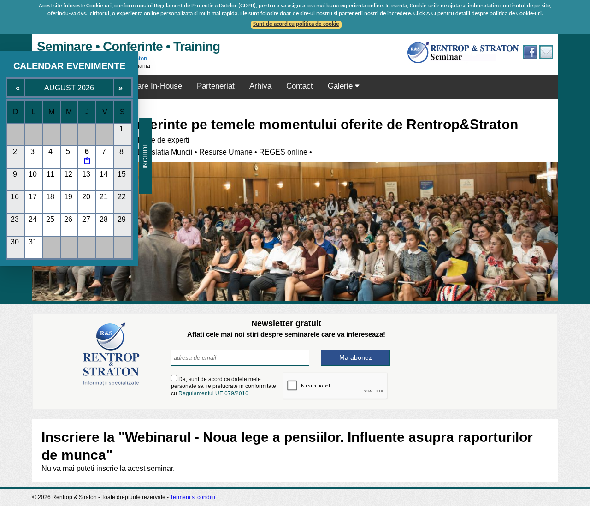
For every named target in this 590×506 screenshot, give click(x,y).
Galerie (341, 86)
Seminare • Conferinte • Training (128, 46)
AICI (431, 14)
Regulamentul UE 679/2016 (213, 393)
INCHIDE (145, 156)
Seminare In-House (149, 86)
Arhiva (260, 86)
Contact (299, 86)
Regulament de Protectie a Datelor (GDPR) (205, 6)
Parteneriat (216, 86)
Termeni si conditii (192, 497)
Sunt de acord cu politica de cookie (296, 24)
